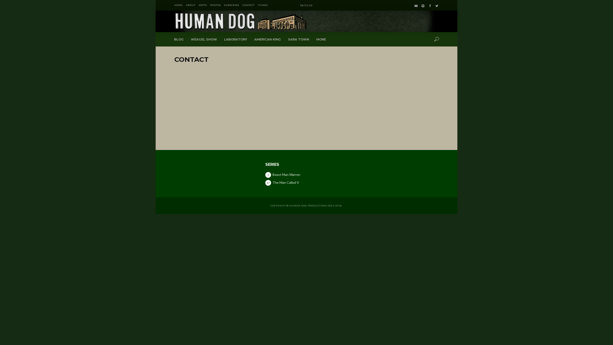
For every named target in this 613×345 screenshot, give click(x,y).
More (321, 39)
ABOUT (190, 5)
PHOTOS (215, 5)
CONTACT (249, 5)
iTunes (263, 5)
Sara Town (298, 39)
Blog (179, 39)
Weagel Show (204, 39)
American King (267, 39)
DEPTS (203, 5)
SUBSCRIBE (231, 5)
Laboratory (235, 39)
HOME (178, 5)
